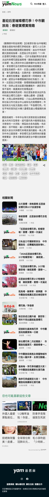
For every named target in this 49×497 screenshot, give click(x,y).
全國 (17, 173)
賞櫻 (35, 164)
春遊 (11, 173)
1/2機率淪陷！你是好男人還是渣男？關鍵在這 (23, 416)
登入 (44, 4)
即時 (9, 12)
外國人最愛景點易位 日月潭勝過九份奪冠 (8, 416)
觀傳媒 (5, 30)
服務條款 (10, 484)
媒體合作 (38, 484)
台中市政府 (34, 173)
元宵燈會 (23, 178)
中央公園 (23, 169)
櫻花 (29, 164)
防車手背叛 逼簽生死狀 (39, 415)
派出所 (24, 173)
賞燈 (5, 173)
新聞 (5, 164)
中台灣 (32, 169)
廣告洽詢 (30, 484)
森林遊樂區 (20, 164)
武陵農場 (13, 178)
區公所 (6, 169)
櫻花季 (14, 169)
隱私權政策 (20, 484)
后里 (11, 164)
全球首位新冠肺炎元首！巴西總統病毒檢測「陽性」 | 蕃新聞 (23, 440)
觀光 (5, 178)
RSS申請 (37, 4)
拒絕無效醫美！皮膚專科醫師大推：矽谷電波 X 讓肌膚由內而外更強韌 (8, 440)
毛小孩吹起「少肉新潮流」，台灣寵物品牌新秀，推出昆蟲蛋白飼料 (39, 440)
